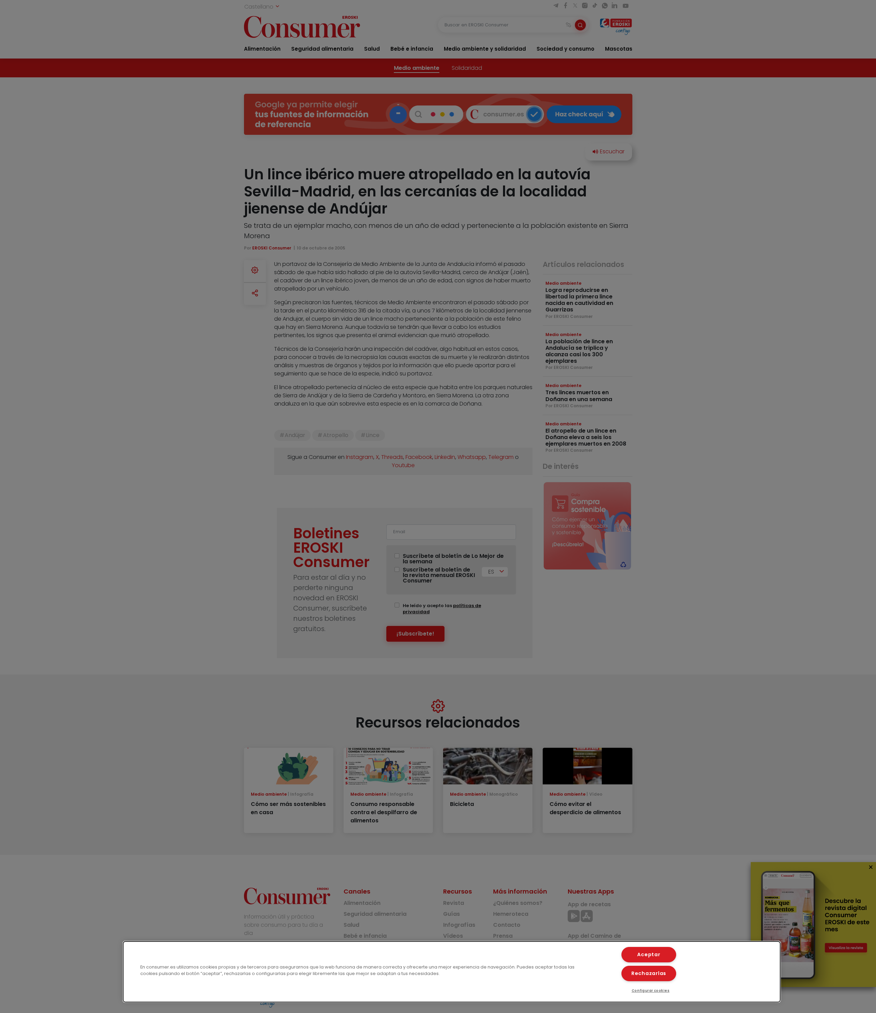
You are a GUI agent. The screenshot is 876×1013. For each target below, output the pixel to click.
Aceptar (648, 954)
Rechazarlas (648, 973)
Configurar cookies (651, 990)
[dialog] (451, 971)
